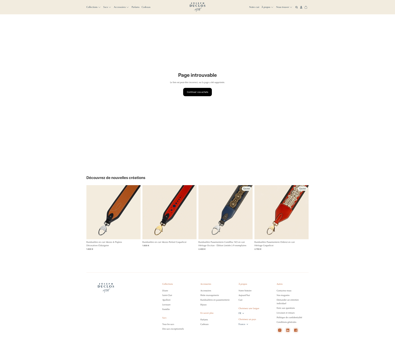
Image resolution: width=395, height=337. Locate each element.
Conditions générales (286, 322)
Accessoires (205, 290)
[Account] (301, 7)
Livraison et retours (286, 313)
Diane (165, 290)
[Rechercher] (296, 7)
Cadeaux (204, 324)
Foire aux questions (286, 308)
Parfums (204, 319)
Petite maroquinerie (209, 295)
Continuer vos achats (197, 92)
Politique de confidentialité (289, 317)
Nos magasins (283, 295)
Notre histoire (245, 290)
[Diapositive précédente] (91, 212)
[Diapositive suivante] (136, 212)
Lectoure (166, 304)
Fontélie (166, 309)
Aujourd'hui (244, 295)
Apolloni (166, 300)
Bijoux (203, 304)
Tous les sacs (168, 324)
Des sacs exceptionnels (173, 329)
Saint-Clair (167, 295)
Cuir (241, 300)
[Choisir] (136, 234)
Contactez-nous (284, 290)
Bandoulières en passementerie (215, 300)
